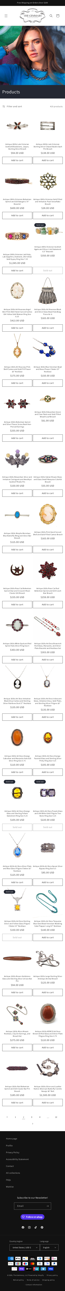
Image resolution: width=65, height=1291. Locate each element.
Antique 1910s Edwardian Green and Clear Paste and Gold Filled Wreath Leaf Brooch (48, 414)
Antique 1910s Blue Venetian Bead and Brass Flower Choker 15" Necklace (48, 369)
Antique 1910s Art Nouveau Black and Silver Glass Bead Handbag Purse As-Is (47, 311)
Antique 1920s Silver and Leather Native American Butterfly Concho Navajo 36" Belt (48, 1088)
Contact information (34, 1285)
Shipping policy (48, 1280)
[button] (6, 15)
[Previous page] (7, 1117)
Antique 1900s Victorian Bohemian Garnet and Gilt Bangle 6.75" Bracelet (17, 201)
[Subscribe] (47, 1206)
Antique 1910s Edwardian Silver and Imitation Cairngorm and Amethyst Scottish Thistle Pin (17, 479)
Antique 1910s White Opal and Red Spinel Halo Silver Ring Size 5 (17, 644)
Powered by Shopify (36, 1275)
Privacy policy (52, 1275)
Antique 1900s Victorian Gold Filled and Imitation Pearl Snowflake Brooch (47, 201)
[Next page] (32, 1123)
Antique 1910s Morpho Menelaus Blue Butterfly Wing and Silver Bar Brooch (17, 535)
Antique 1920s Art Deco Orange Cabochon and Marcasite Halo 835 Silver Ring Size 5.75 (17, 758)
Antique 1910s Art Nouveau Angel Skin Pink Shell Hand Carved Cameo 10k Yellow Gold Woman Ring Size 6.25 (17, 313)
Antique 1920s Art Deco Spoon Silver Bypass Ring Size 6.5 (48, 867)
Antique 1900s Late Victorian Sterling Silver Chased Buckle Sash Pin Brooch (48, 146)
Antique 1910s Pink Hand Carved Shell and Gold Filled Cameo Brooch (47, 533)
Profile (9, 1145)
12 (56, 1117)
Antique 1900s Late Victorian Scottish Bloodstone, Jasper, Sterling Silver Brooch (17, 146)
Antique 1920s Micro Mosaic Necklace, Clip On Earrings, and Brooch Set (17, 1033)
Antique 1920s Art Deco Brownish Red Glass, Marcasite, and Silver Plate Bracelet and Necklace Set (47, 645)
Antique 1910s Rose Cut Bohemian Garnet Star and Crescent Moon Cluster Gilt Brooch (17, 590)
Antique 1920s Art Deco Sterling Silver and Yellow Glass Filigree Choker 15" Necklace (17, 923)
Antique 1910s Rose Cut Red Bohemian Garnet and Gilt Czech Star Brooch (47, 590)
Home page (11, 1138)
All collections (13, 1173)
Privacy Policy (12, 1152)
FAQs (8, 1180)
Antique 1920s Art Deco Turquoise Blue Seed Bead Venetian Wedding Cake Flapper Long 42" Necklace (47, 923)
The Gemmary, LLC (20, 1275)
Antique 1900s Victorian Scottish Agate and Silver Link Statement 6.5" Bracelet (47, 249)
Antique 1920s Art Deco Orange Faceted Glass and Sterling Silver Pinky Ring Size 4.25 (48, 758)
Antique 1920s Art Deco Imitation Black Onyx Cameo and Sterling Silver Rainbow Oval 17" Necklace (17, 700)
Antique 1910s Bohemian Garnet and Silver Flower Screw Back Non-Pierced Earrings (17, 424)
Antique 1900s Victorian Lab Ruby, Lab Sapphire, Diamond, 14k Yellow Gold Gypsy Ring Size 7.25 (17, 256)
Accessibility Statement (17, 1159)
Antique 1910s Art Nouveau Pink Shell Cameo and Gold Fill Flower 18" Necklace (17, 369)
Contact (10, 1166)
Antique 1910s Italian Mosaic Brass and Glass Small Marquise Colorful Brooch (48, 479)
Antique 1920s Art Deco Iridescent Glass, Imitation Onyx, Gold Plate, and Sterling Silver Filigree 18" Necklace (48, 702)
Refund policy (18, 1280)
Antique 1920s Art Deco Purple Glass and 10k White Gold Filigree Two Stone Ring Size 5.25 (48, 813)
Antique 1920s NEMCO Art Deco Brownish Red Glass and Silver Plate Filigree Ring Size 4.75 (48, 1033)
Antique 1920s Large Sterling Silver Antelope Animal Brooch (47, 977)
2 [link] (23, 1117)
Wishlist (10, 1186)
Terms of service (33, 1280)
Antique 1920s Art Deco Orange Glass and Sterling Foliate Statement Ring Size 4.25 (17, 813)
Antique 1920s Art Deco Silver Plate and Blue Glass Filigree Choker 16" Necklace (17, 868)
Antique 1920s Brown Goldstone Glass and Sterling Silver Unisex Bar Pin (17, 978)
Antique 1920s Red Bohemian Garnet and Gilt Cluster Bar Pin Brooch (17, 1088)
